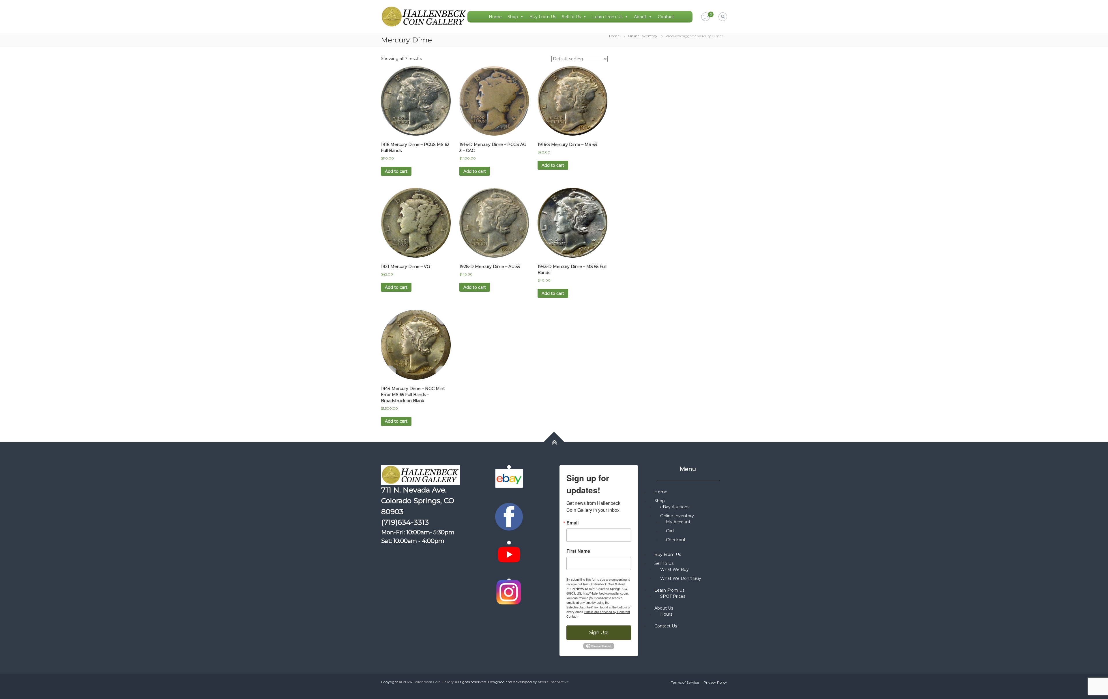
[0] (705, 17)
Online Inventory (642, 36)
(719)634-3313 (405, 522)
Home (495, 16)
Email (572, 522)
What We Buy (674, 569)
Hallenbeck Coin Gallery (433, 682)
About (640, 16)
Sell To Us (571, 16)
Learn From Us (607, 16)
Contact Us (665, 626)
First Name (578, 551)
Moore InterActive (553, 682)
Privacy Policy (715, 682)
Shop (513, 16)
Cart (670, 530)
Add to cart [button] (396, 171)
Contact (666, 16)
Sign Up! (598, 632)
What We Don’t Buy (680, 578)
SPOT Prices (672, 596)
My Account (678, 521)
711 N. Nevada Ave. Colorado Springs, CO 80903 (417, 501)
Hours (666, 614)
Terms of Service (685, 682)
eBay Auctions (674, 506)
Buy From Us (542, 16)
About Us (663, 608)
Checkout (676, 539)
